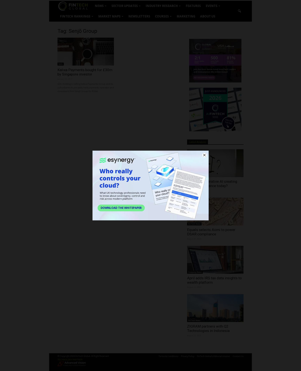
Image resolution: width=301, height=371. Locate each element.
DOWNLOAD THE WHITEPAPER (121, 208)
